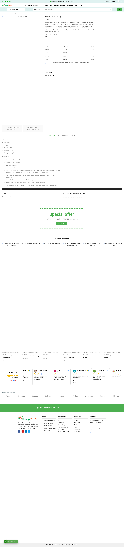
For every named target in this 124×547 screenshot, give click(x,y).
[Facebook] (2, 1)
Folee (116, 396)
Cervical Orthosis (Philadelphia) (30, 356)
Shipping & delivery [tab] (64, 135)
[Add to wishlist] (10, 297)
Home (24, 5)
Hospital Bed (79, 5)
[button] (121, 377)
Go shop (72, 1)
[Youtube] (5, 1)
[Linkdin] (7, 1)
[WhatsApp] (9, 1)
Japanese (8, 396)
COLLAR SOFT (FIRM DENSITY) (51, 356)
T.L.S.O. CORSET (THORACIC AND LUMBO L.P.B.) (11, 356)
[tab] (52, 135)
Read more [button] (28, 383)
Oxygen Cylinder (47, 5)
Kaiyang (35, 396)
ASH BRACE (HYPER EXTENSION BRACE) (112, 356)
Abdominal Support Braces (109, 352)
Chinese (103, 396)
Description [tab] (52, 135)
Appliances (19, 13)
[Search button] (110, 9)
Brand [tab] (73, 135)
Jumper (21, 396)
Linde (48, 396)
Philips (62, 396)
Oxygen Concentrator (34, 5)
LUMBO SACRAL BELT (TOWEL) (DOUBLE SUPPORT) (71, 356)
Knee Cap (26, 13)
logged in (72, 197)
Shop (119, 9)
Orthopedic (12, 13)
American (75, 396)
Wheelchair (70, 5)
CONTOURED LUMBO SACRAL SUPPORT (91, 356)
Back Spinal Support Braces (13, 352)
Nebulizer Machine (59, 5)
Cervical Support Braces (33, 352)
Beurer (89, 396)
